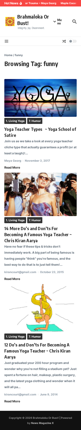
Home (8, 55)
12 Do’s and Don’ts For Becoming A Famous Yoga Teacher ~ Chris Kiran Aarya (37, 350)
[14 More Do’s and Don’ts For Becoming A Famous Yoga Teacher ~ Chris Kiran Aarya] (40, 194)
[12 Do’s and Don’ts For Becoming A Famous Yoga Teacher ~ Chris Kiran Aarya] (40, 308)
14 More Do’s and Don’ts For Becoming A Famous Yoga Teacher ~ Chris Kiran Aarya (38, 234)
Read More (12, 167)
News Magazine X (42, 423)
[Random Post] (64, 41)
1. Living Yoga (15, 121)
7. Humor (35, 121)
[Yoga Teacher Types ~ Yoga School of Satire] (40, 98)
